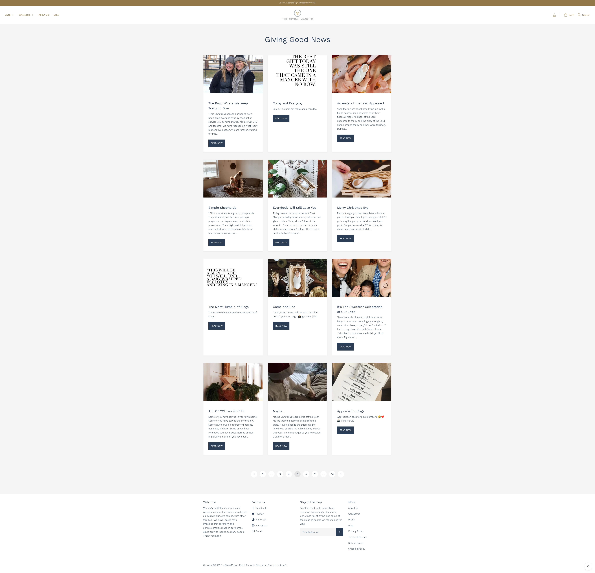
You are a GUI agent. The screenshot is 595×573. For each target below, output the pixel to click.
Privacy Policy (356, 531)
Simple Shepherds (222, 207)
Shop (8, 14)
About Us (44, 14)
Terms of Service (357, 537)
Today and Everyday (287, 103)
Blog (56, 14)
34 (332, 474)
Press (351, 519)
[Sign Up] (339, 532)
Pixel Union (261, 565)
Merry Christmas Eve (352, 207)
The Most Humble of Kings (228, 307)
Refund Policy (356, 542)
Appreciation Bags (350, 411)
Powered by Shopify (277, 565)
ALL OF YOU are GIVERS (226, 411)
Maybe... (279, 411)
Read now (217, 143)
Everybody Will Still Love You (294, 207)
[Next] (341, 474)
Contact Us (354, 513)
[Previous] (254, 474)
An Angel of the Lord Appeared (360, 103)
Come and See (284, 307)
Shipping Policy (356, 548)
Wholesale (24, 14)
